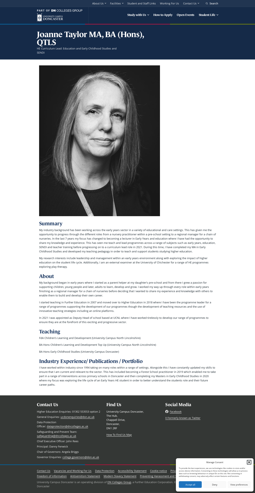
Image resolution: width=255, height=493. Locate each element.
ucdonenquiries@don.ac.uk (77, 417)
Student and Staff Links (141, 3)
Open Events (185, 14)
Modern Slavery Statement (120, 476)
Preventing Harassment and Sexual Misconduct (169, 476)
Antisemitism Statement (85, 476)
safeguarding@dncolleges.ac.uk (56, 436)
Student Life (207, 14)
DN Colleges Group (119, 482)
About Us (98, 3)
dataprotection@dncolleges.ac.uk (67, 426)
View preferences (239, 484)
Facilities (115, 3)
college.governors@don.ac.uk (80, 457)
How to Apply (163, 14)
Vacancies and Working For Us (72, 471)
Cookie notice (158, 471)
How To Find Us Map (119, 434)
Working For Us (169, 3)
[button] (249, 462)
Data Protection (104, 471)
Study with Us (136, 14)
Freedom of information (52, 476)
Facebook (176, 411)
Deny (214, 484)
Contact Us (190, 3)
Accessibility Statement (132, 471)
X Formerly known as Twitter (182, 418)
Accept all (190, 484)
